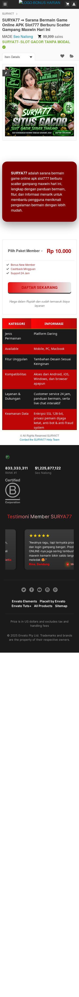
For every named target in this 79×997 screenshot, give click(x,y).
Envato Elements (24, 601)
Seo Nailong (23, 36)
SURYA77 (8, 13)
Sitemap (61, 606)
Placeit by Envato (52, 601)
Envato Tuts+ (21, 606)
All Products (43, 606)
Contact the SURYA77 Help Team (39, 439)
